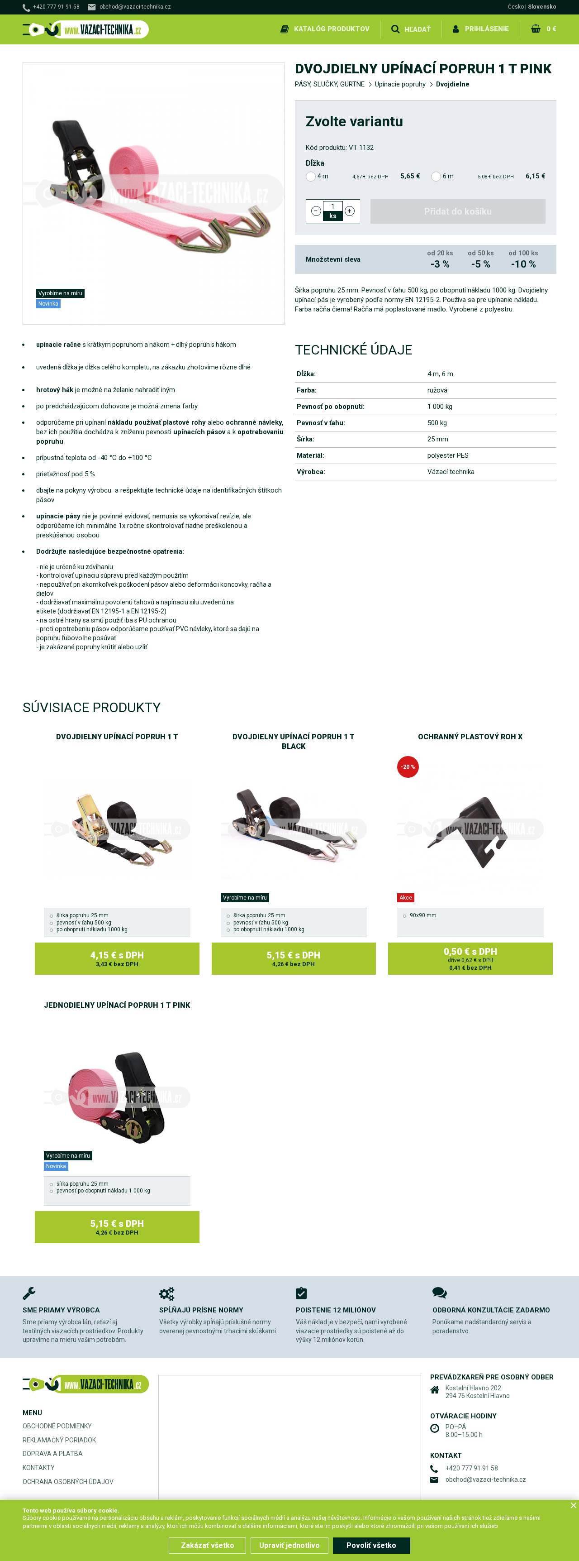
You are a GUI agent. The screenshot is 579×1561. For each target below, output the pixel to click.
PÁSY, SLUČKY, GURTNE (330, 84)
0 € (551, 29)
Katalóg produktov (332, 29)
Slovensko (542, 7)
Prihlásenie (487, 29)
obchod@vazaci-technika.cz (135, 7)
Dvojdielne (453, 84)
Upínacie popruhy (400, 84)
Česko (516, 7)
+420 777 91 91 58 (56, 7)
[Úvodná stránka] (86, 29)
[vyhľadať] (395, 29)
